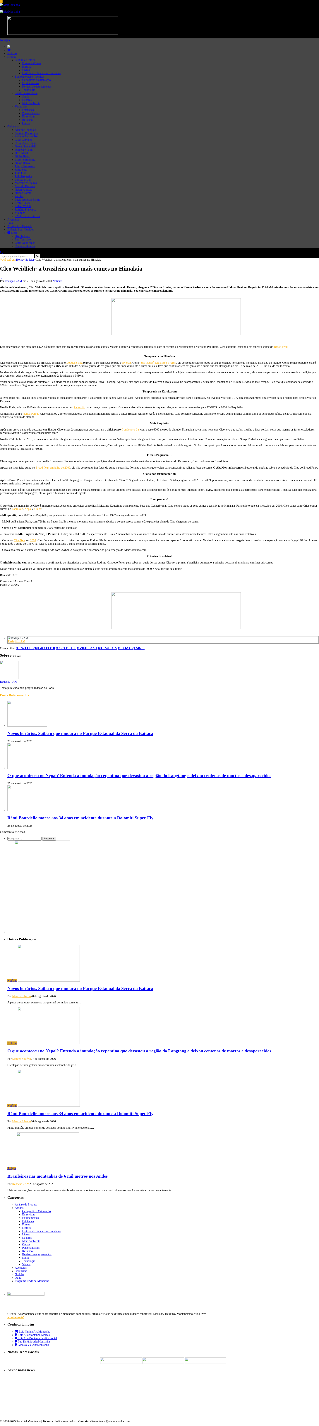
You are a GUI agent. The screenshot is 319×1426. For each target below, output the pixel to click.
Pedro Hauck (22, 202)
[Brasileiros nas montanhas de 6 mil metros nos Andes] (48, 1168)
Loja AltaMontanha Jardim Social (37, 1338)
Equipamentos (30, 83)
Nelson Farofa (23, 192)
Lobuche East (74, 362)
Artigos (11, 56)
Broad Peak (281, 346)
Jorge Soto (21, 169)
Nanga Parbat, (31, 413)
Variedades (21, 106)
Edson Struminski (25, 159)
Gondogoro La (130, 429)
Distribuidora (22, 236)
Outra (18, 1277)
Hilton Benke (22, 163)
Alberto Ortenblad (25, 129)
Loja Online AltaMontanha (34, 1331)
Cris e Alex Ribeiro (26, 143)
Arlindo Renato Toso (27, 136)
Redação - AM (13, 281)
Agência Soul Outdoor (20, 229)
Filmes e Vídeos (31, 63)
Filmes (26, 1224)
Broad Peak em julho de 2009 (53, 467)
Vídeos (26, 1264)
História (26, 66)
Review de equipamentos (37, 86)
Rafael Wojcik (23, 206)
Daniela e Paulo (24, 149)
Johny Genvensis (25, 166)
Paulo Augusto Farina (27, 199)
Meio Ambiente (31, 103)
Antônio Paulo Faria (26, 133)
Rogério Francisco (25, 209)
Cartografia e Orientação (36, 79)
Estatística (28, 109)
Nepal (28, 508)
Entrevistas (28, 116)
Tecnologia (28, 89)
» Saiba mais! (15, 1317)
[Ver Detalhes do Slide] (176, 334)
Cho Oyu (19, 540)
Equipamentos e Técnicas (29, 76)
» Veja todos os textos (27, 216)
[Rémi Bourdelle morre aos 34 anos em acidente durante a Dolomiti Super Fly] (27, 810)
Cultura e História (25, 60)
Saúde (25, 96)
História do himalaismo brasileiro (41, 73)
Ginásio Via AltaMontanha (33, 1344)
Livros (26, 69)
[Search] (1, 8)
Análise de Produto (26, 1204)
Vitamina (20, 212)
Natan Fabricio (23, 189)
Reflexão (27, 119)
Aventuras (13, 219)
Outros (26, 123)
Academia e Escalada (19, 226)
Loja (10, 222)
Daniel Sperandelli (25, 146)
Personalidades (31, 113)
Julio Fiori (21, 173)
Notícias (12, 53)
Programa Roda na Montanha (32, 1280)
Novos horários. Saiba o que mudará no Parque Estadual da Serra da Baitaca (80, 733)
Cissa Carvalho (23, 139)
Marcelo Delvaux (25, 186)
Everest (126, 362)
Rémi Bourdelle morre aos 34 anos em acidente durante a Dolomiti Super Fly (80, 817)
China (37, 508)
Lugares (27, 99)
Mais (13, 232)
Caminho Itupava (25, 246)
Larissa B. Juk (23, 179)
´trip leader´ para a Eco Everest (158, 362)
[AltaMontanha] (10, 4)
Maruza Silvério (21, 996)
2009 (33, 540)
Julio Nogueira (23, 176)
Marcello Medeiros (26, 183)
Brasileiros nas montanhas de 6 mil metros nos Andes (57, 1176)
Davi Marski (22, 153)
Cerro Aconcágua (25, 242)
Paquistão (79, 407)
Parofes (19, 196)
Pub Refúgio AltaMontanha (33, 1341)
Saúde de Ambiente (26, 93)
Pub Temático (23, 239)
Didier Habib (22, 156)
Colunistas (13, 126)
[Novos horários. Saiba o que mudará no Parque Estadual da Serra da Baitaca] (27, 725)
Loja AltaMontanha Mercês (33, 1334)
